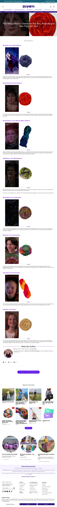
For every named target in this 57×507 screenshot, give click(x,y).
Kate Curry (30, 40)
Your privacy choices (33, 491)
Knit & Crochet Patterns (46, 486)
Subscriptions (30, 9)
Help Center (44, 483)
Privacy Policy (6, 501)
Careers (20, 488)
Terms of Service (33, 489)
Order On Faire (44, 491)
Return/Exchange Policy (34, 483)
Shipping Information (33, 485)
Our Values (21, 486)
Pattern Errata (44, 488)
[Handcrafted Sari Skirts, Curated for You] (46, 444)
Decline (46, 504)
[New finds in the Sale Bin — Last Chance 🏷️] (28, 444)
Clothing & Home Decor (19, 9)
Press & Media (21, 489)
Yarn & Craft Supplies (7, 9)
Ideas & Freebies (38, 9)
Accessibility (32, 486)
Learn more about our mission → (28, 476)
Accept (28, 504)
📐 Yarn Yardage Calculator (47, 492)
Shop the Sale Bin (26, 459)
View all (28, 428)
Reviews (20, 491)
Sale (53, 9)
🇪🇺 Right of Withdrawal (34, 492)
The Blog (43, 485)
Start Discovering (44, 461)
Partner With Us (45, 494)
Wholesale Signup (45, 489)
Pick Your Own (47, 9)
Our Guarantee (22, 485)
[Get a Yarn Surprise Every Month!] (10, 444)
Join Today (6, 459)
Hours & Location (22, 483)
